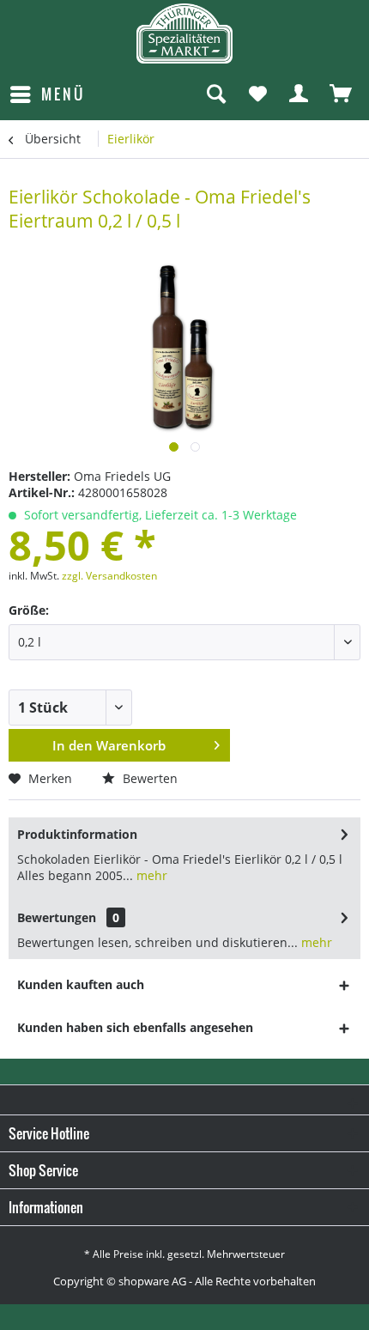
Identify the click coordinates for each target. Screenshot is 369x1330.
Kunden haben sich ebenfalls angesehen (135, 1027)
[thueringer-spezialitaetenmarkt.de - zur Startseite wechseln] (184, 33)
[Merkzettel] (257, 94)
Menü (63, 94)
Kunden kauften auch (80, 984)
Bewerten (148, 778)
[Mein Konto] (299, 94)
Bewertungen (56, 917)
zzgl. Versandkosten (109, 575)
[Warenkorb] (341, 94)
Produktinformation (77, 834)
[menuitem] (47, 94)
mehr (150, 875)
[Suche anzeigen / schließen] (215, 94)
